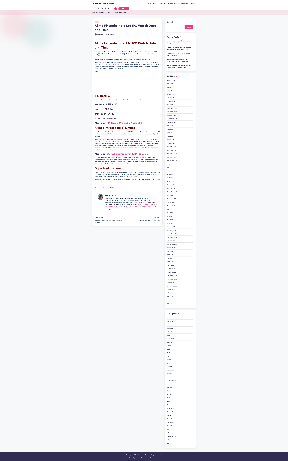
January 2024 (171, 188)
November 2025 (172, 111)
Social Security (171, 419)
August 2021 (171, 289)
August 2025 (171, 122)
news (168, 377)
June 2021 (170, 296)
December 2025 (172, 108)
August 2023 (171, 206)
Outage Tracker (172, 380)
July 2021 (170, 293)
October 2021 (171, 282)
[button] (123, 8)
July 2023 (170, 209)
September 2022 (172, 244)
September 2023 (172, 202)
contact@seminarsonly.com (147, 204)
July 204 (169, 303)
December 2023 (172, 192)
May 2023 (170, 216)
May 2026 (170, 91)
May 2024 (170, 174)
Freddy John (110, 195)
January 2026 (171, 105)
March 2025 (171, 139)
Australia (170, 321)
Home (93, 12)
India (97, 12)
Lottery (169, 366)
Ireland (169, 352)
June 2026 (170, 87)
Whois (169, 443)
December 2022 (172, 234)
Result (169, 394)
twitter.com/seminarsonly (133, 206)
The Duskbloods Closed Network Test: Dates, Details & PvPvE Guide (179, 66)
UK (168, 433)
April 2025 (170, 136)
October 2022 (171, 241)
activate (169, 318)
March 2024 (171, 181)
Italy (168, 356)
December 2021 (172, 275)
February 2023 (171, 227)
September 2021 (172, 286)
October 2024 (171, 157)
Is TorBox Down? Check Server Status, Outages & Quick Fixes (179, 42)
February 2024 (171, 185)
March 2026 (171, 98)
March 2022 (171, 265)
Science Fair (171, 412)
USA (168, 440)
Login (168, 363)
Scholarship (170, 408)
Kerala (169, 359)
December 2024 (172, 150)
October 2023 (171, 199)
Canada (169, 332)
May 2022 (170, 258)
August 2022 (171, 248)
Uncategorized (171, 436)
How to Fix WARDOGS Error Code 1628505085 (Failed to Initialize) (177, 60)
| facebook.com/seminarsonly (114, 206)
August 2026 (171, 80)
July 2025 (170, 125)
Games (169, 345)
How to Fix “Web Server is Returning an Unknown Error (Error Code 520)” (179, 48)
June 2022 (170, 255)
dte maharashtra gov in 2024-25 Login (127, 154)
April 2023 (170, 220)
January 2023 (171, 230)
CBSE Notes (170, 339)
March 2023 (171, 223)
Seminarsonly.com (103, 3)
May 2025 (170, 132)
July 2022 (170, 251)
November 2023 (172, 195)
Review (169, 398)
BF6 (168, 325)
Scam (169, 405)
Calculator (170, 328)
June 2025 (170, 129)
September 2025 (172, 118)
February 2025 (171, 143)
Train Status (171, 426)
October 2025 (171, 115)
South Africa (171, 422)
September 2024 (172, 160)
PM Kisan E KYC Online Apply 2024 (125, 123)
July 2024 (170, 167)
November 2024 (172, 153)
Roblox (169, 401)
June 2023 (170, 213)
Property (169, 387)
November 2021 (172, 279)
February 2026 (171, 101)
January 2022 (171, 272)
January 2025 (171, 146)
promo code (171, 384)
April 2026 (170, 94)
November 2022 (172, 237)
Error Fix (169, 342)
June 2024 (170, 171)
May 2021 (170, 300)
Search (170, 22)
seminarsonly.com (150, 206)
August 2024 (171, 164)
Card (168, 335)
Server (169, 415)
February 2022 (171, 268)
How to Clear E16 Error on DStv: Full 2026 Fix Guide (178, 54)
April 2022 (170, 261)
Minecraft (170, 373)
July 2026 (170, 84)
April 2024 (170, 178)
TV (168, 429)
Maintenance (171, 370)
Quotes (169, 391)
